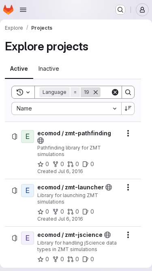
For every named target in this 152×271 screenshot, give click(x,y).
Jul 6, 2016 (70, 171)
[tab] (19, 69)
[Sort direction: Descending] (128, 108)
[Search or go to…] (120, 10)
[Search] (128, 92)
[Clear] (115, 92)
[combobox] (66, 108)
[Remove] (96, 92)
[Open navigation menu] (23, 9)
